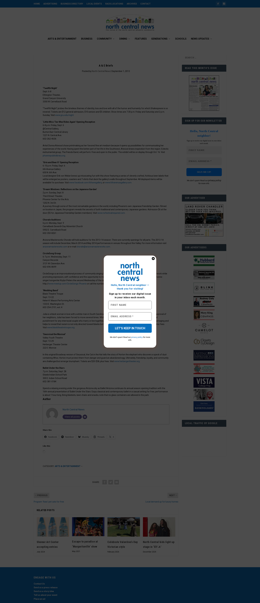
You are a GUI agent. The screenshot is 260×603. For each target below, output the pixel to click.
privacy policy (137, 337)
